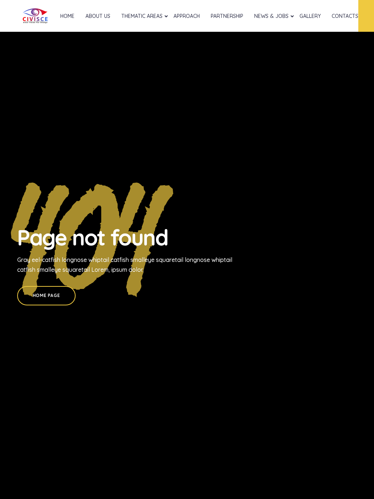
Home (67, 16)
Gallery (310, 16)
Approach (186, 16)
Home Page (46, 295)
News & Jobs (271, 16)
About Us (97, 16)
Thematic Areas (142, 16)
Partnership (227, 16)
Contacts (345, 16)
